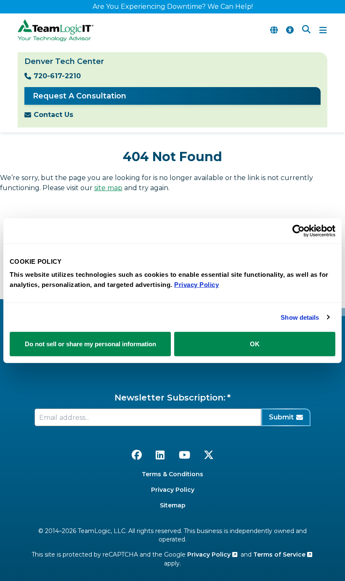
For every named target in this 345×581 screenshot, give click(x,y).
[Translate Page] (274, 30)
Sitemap (173, 505)
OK (255, 344)
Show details (300, 317)
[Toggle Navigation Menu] (323, 30)
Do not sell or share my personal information (90, 344)
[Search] (306, 30)
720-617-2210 (57, 76)
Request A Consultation (79, 96)
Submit (281, 417)
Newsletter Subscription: (170, 398)
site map (108, 188)
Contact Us (53, 115)
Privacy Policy (172, 489)
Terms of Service (280, 554)
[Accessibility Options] (290, 30)
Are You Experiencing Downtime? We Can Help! (173, 7)
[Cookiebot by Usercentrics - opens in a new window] (298, 230)
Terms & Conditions (172, 474)
